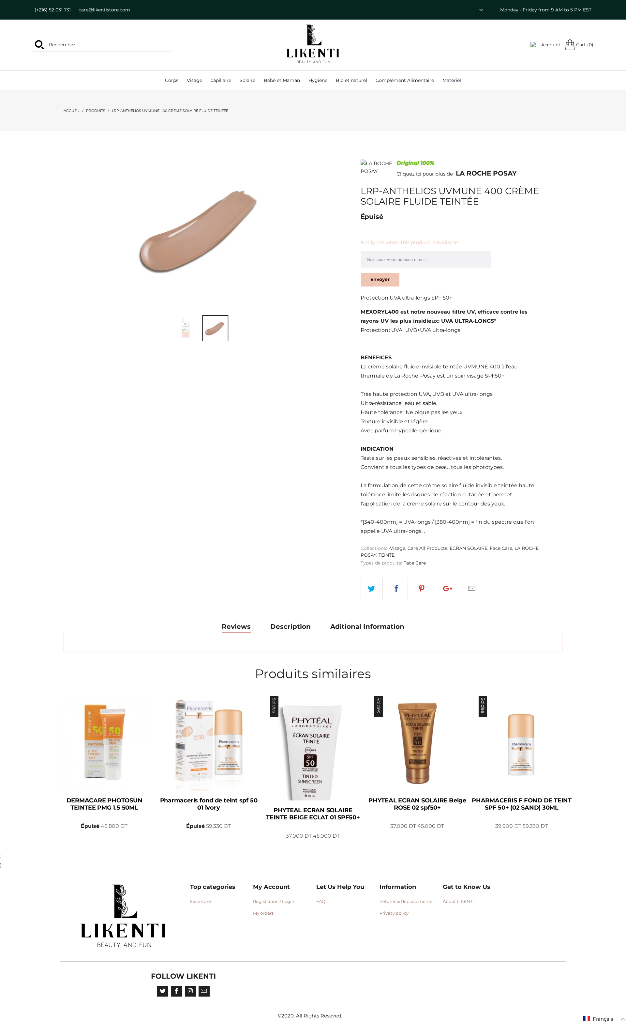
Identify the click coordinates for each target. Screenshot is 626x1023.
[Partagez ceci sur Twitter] (372, 589)
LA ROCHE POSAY (486, 173)
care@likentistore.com (104, 10)
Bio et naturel (351, 80)
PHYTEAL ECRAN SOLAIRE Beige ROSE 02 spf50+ (417, 743)
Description (290, 626)
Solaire (247, 80)
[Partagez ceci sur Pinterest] (422, 589)
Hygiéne (317, 80)
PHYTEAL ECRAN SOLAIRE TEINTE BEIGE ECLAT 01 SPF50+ (313, 748)
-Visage (396, 548)
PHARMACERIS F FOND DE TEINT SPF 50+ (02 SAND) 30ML (521, 743)
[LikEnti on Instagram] (190, 991)
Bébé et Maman (282, 80)
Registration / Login (273, 901)
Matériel (451, 80)
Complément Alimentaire (405, 80)
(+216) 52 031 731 (53, 10)
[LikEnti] (313, 44)
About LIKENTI (458, 901)
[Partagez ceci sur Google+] (447, 589)
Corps (171, 80)
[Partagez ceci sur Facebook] (397, 589)
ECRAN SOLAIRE (468, 548)
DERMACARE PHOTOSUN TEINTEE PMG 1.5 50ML (104, 743)
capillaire (221, 80)
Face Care (501, 548)
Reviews (236, 626)
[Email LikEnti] (204, 991)
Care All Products (427, 548)
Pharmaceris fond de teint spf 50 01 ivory (208, 743)
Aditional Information (367, 626)
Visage (194, 80)
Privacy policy (394, 913)
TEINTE (387, 555)
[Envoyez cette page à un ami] (472, 589)
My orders (263, 913)
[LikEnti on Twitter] (162, 991)
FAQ (320, 901)
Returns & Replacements (406, 901)
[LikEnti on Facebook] (176, 991)
